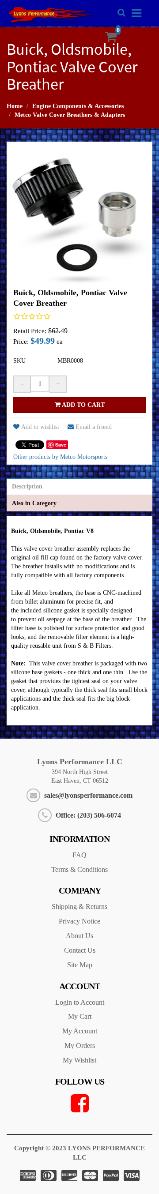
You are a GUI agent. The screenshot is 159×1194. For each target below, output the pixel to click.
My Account (79, 1031)
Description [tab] (27, 486)
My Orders (79, 1045)
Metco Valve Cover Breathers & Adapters (70, 115)
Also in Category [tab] (34, 503)
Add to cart (83, 405)
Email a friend (94, 427)
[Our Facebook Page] (79, 1103)
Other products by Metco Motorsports (60, 457)
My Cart (79, 1016)
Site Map (79, 965)
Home (15, 106)
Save (60, 444)
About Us (79, 935)
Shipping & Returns (79, 906)
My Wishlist (79, 1060)
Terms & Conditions (79, 869)
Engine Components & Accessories (78, 106)
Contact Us (79, 950)
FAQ (79, 855)
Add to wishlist (40, 427)
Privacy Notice (79, 921)
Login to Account (79, 1002)
